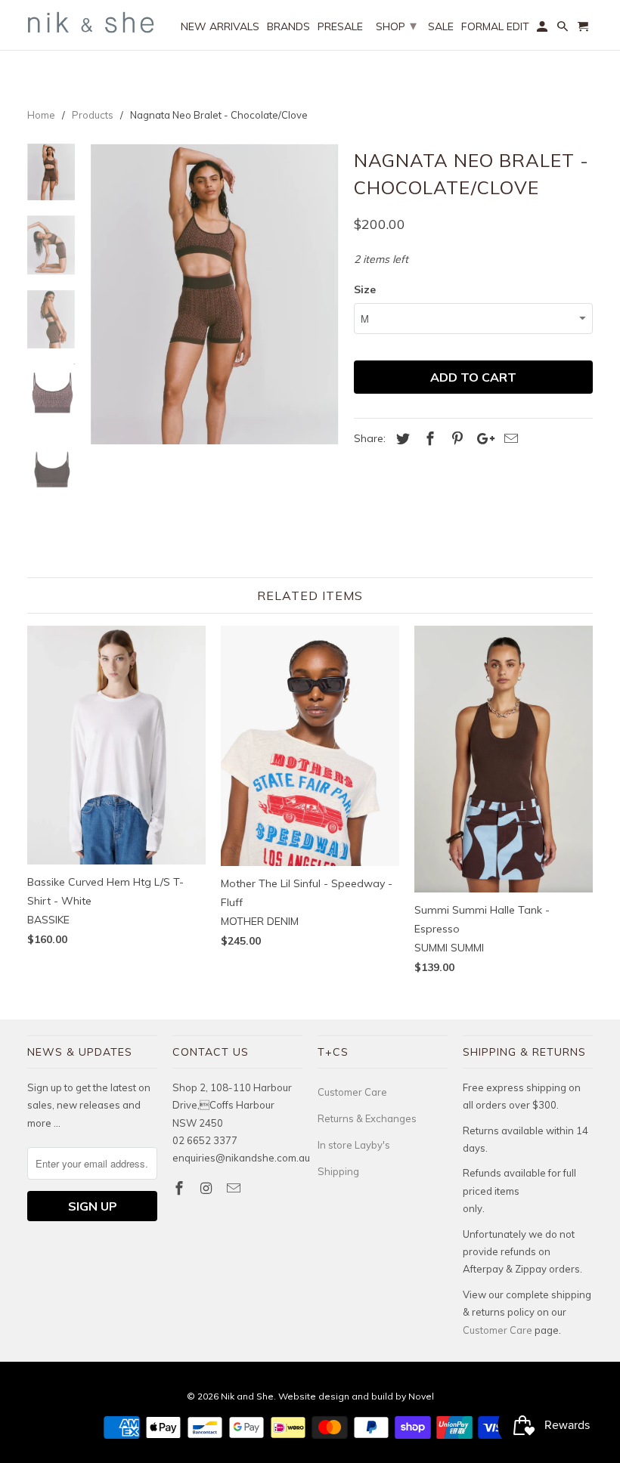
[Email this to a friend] (509, 438)
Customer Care (352, 1092)
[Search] (563, 29)
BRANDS (288, 26)
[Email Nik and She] (235, 1188)
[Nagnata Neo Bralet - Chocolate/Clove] (214, 294)
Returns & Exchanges (367, 1118)
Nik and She (247, 1396)
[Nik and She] (92, 22)
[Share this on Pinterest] (455, 438)
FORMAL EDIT (495, 26)
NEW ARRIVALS (220, 26)
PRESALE (340, 26)
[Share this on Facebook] (428, 438)
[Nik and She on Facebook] (180, 1188)
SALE (441, 26)
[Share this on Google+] (482, 438)
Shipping (338, 1171)
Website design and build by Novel (356, 1396)
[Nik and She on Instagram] (208, 1188)
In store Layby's (354, 1145)
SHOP (396, 25)
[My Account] (543, 29)
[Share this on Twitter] (401, 438)
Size (365, 289)
